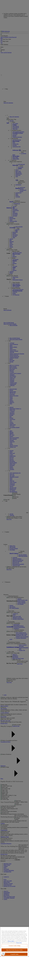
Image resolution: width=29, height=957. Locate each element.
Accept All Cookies (14, 954)
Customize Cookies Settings (14, 945)
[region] (14, 942)
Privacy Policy (11, 941)
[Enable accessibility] (3, 954)
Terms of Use (19, 942)
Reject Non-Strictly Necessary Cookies (14, 950)
